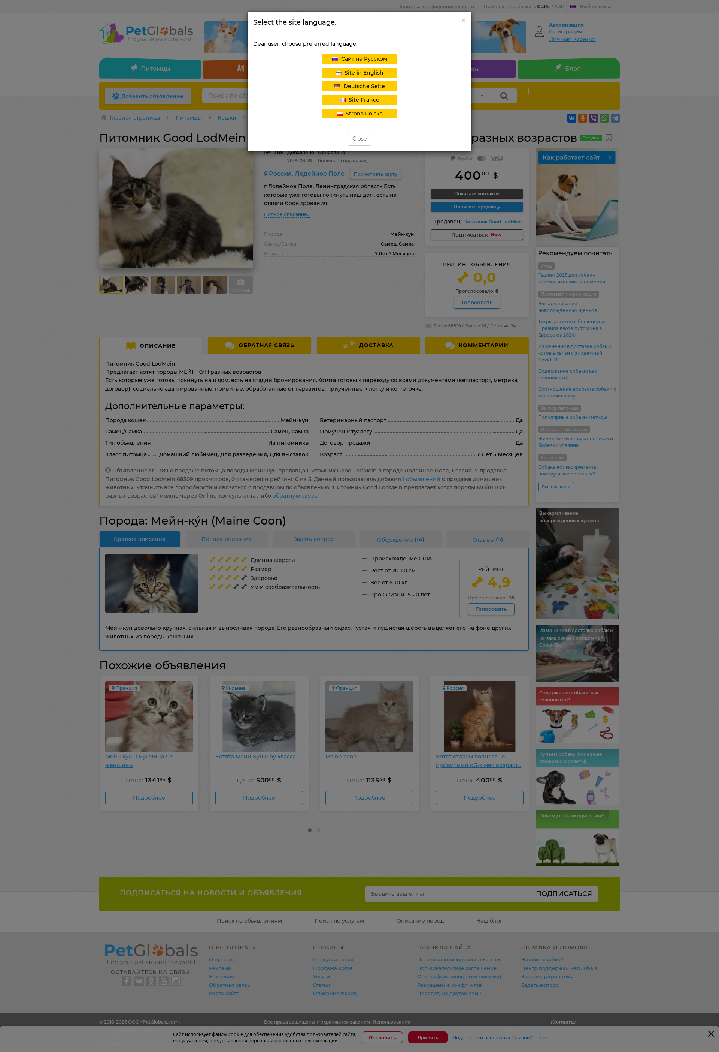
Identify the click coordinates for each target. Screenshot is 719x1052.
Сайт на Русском (362, 58)
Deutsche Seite (362, 86)
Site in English (362, 72)
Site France (362, 99)
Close (359, 138)
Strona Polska (363, 113)
